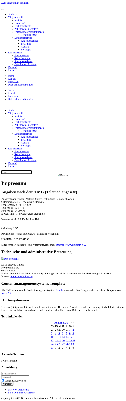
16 (74, 336)
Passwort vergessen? (18, 389)
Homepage (20, 23)
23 (74, 340)
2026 (65, 322)
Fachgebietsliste (22, 26)
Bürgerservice (15, 52)
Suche (11, 75)
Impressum (13, 81)
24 (52, 344)
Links (11, 70)
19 (59, 340)
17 (52, 340)
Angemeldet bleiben (15, 380)
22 (70, 340)
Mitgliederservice (23, 37)
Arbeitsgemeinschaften (26, 29)
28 (67, 344)
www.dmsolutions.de (21, 276)
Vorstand (12, 67)
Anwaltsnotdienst (23, 61)
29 (70, 344)
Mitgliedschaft (15, 17)
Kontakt (12, 78)
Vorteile (18, 20)
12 (59, 336)
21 (67, 340)
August (58, 322)
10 (52, 336)
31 (52, 347)
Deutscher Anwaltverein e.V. (71, 244)
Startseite (12, 14)
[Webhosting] (10, 258)
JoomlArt (6, 293)
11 (56, 336)
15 (70, 336)
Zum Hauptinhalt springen (15, 2)
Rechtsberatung (22, 58)
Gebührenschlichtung (25, 64)
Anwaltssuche (21, 55)
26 (59, 344)
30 (74, 344)
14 (67, 336)
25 (56, 344)
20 (63, 340)
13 (63, 336)
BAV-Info (26, 43)
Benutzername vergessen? (21, 392)
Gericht (25, 46)
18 (56, 340)
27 (63, 344)
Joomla (59, 290)
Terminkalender (29, 34)
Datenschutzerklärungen (20, 84)
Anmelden (7, 384)
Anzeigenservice (29, 40)
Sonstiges (26, 49)
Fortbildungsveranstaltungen (29, 31)
